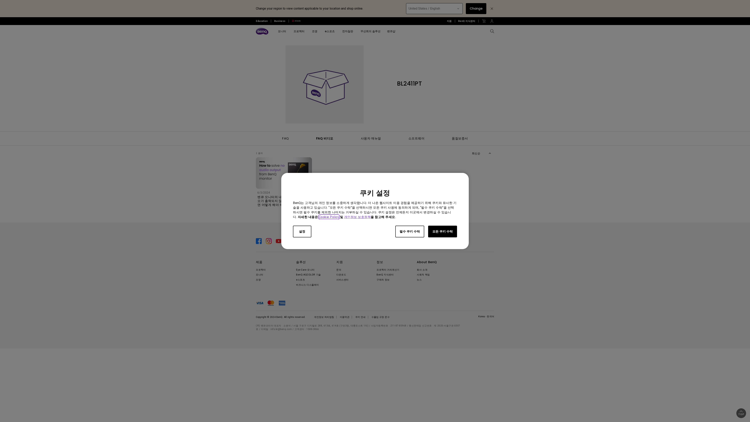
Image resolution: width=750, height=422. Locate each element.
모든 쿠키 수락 (442, 231)
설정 (302, 231)
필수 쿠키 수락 (410, 231)
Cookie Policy (329, 217)
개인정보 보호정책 (357, 217)
